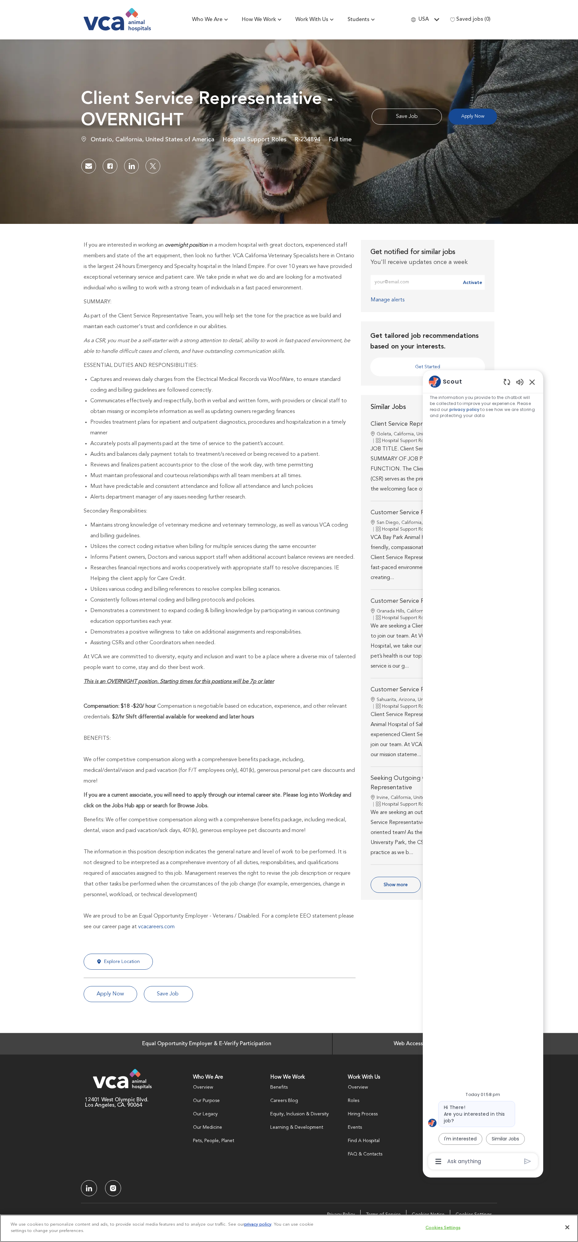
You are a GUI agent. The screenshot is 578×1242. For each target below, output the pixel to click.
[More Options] (438, 1161)
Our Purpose (206, 1100)
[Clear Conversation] (507, 381)
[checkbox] (407, 117)
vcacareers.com (156, 927)
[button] (473, 117)
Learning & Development (296, 1127)
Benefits (279, 1087)
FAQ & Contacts (365, 1154)
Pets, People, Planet (213, 1140)
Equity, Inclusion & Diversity (299, 1114)
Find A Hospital (364, 1140)
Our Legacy (205, 1114)
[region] (483, 770)
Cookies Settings (442, 1228)
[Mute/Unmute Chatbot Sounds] (520, 382)
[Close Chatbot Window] (532, 382)
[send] (527, 1161)
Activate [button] (472, 282)
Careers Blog (284, 1100)
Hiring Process (363, 1114)
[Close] (567, 1227)
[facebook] (89, 1188)
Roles (353, 1100)
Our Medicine (207, 1127)
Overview (203, 1087)
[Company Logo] (117, 19)
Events (355, 1127)
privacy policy (464, 409)
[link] (387, 300)
